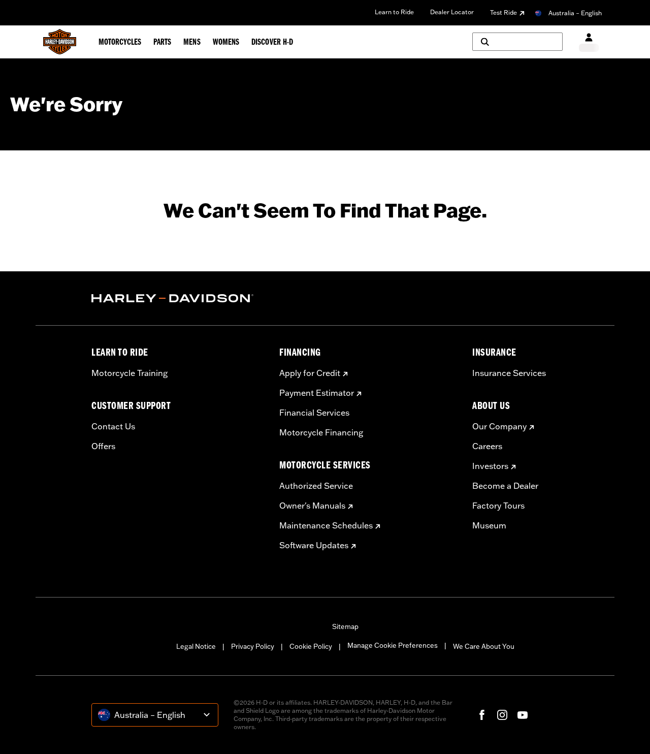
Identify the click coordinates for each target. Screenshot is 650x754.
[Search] (517, 42)
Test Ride (503, 12)
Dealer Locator (452, 12)
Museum (489, 525)
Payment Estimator (316, 393)
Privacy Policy (252, 646)
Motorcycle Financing (321, 432)
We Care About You (483, 646)
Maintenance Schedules (326, 525)
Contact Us (113, 426)
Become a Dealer (505, 486)
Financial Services (314, 412)
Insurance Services (509, 373)
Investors (490, 466)
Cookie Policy (310, 646)
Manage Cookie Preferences (392, 645)
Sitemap (345, 626)
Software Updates (313, 545)
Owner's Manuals (312, 505)
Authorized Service (316, 486)
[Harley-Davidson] (178, 298)
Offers (103, 446)
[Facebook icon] (482, 715)
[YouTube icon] (522, 715)
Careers (487, 446)
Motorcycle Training (129, 373)
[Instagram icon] (502, 715)
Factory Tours (498, 505)
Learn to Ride (394, 12)
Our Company (499, 426)
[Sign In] (589, 42)
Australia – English (575, 13)
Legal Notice (196, 646)
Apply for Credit (309, 373)
